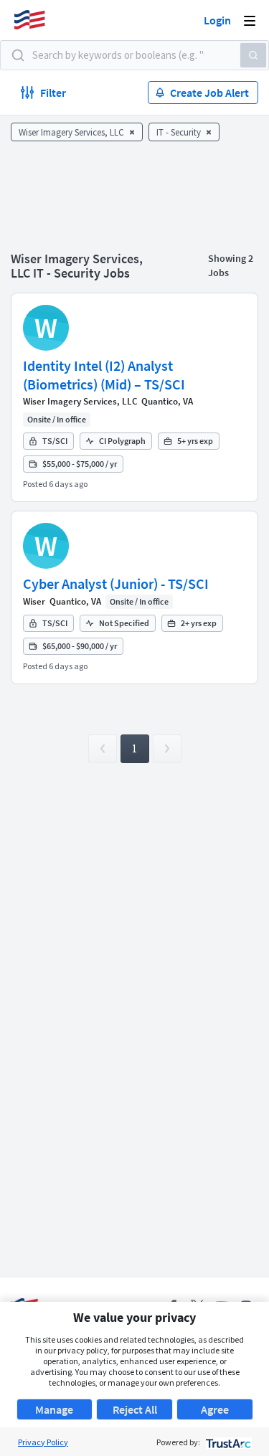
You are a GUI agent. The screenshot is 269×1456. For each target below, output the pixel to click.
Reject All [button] (135, 1409)
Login (217, 20)
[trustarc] (227, 1442)
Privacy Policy (43, 1442)
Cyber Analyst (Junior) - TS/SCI (116, 583)
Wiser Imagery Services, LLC (80, 401)
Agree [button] (215, 1409)
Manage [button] (54, 1409)
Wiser (34, 601)
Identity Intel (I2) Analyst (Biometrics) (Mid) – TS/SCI (104, 374)
